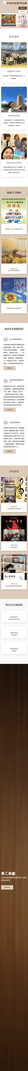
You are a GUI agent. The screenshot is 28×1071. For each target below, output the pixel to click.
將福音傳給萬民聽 (14, 116)
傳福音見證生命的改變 (14, 163)
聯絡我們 (22, 8)
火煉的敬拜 (14, 547)
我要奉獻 (7, 887)
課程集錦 (14, 471)
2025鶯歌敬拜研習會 (14, 509)
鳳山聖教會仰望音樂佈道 (14, 586)
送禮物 (14, 651)
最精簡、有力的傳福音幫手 (14, 229)
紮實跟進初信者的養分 (14, 308)
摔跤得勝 (14, 635)
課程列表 (9, 368)
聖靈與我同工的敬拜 (14, 71)
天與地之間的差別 (14, 619)
